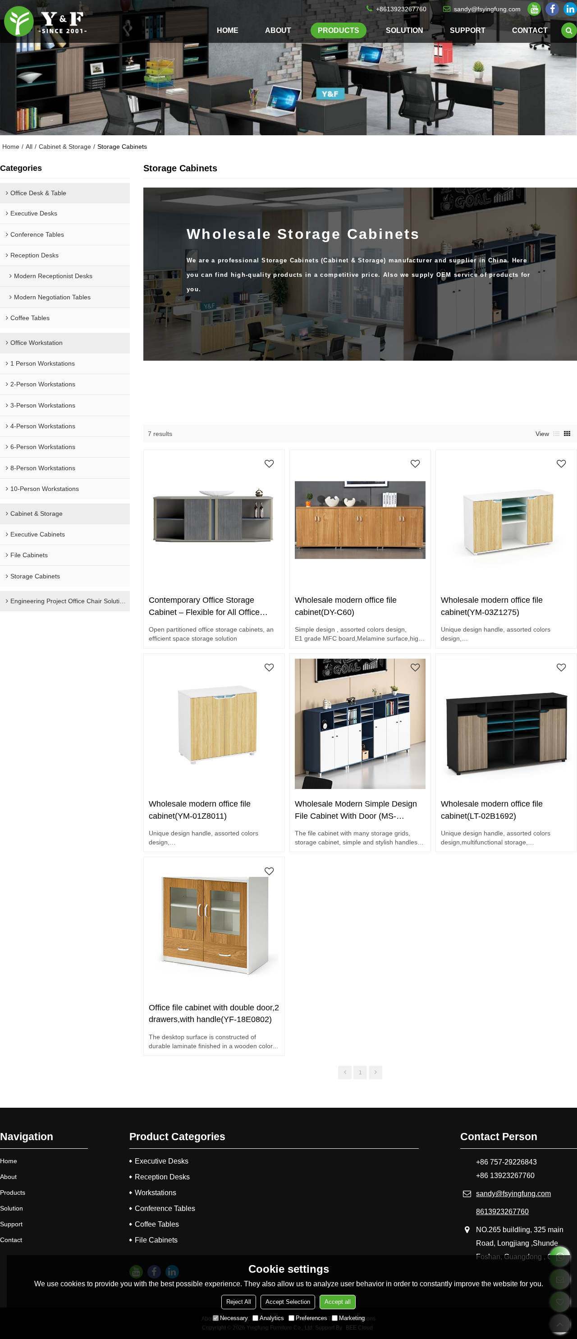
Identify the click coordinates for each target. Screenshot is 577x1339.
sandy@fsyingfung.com (487, 9)
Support (467, 30)
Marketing (352, 1318)
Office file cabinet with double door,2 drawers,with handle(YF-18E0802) (214, 1013)
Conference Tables (165, 1208)
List (556, 433)
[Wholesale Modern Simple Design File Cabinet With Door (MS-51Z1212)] (360, 724)
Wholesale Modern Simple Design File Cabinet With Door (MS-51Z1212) (356, 810)
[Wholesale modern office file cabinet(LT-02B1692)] (506, 724)
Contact (530, 30)
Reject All (238, 1301)
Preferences (311, 1318)
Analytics (272, 1318)
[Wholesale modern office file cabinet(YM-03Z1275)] (506, 520)
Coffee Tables (157, 1224)
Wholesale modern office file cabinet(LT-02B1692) (492, 809)
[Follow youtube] (534, 9)
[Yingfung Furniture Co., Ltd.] (45, 21)
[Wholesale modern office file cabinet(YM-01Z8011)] (214, 724)
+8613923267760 (401, 9)
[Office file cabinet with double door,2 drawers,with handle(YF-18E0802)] (214, 927)
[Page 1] (345, 1072)
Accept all (338, 1301)
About (278, 30)
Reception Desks (162, 1177)
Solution (404, 30)
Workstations (155, 1193)
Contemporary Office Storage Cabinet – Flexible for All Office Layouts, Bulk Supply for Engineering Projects (204, 607)
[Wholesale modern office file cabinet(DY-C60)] (360, 520)
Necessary (234, 1318)
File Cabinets (156, 1240)
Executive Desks (161, 1161)
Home (227, 30)
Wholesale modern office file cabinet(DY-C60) (346, 606)
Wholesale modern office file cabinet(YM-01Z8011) (200, 809)
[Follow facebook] (552, 9)
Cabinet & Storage (65, 146)
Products (338, 30)
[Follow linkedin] (570, 9)
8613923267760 (502, 1211)
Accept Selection (288, 1301)
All (29, 146)
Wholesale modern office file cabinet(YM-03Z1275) (492, 606)
